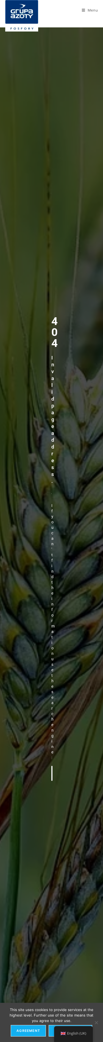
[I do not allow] (96, 1022)
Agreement (28, 1031)
